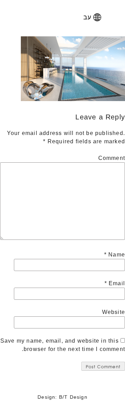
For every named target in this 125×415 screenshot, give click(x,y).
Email (115, 283)
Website (113, 312)
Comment (111, 158)
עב (87, 16)
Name (114, 255)
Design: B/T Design (63, 397)
